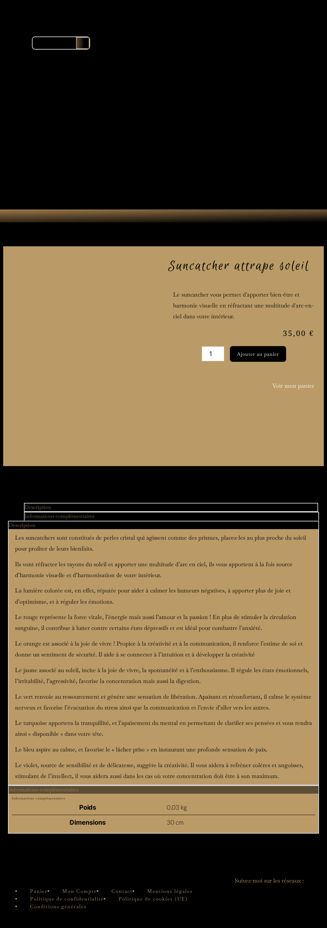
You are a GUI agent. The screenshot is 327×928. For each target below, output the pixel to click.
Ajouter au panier (258, 354)
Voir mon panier (293, 385)
